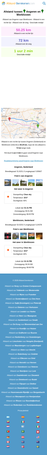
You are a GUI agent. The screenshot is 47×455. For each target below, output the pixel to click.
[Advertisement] (23, 81)
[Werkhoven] (8, 239)
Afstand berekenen (26, 280)
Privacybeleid (23, 411)
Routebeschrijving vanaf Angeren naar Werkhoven (23, 161)
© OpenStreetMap (40, 137)
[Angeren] (8, 186)
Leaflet (32, 137)
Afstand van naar (23, 286)
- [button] (4, 113)
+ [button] (4, 110)
